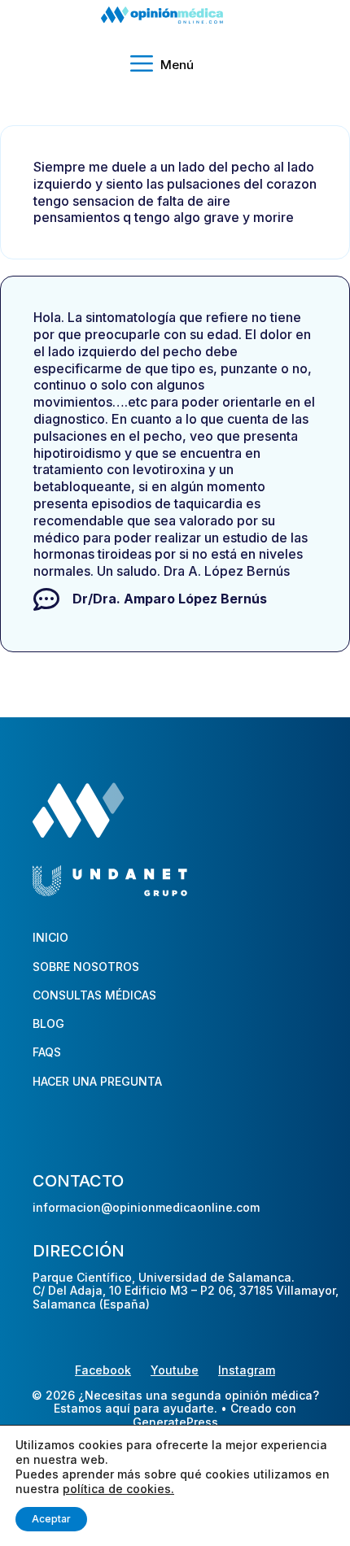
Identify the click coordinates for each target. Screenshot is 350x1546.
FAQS (47, 1052)
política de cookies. (118, 1489)
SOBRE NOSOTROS (86, 966)
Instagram (246, 1370)
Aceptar (51, 1519)
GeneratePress (175, 1422)
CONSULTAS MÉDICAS (94, 995)
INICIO (50, 937)
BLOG (48, 1023)
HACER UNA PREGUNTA (97, 1081)
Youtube (175, 1370)
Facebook (103, 1370)
